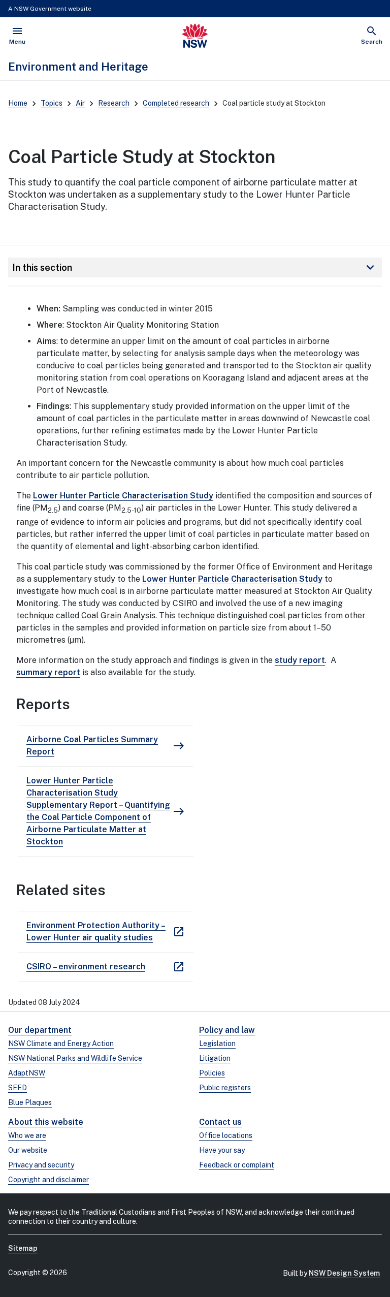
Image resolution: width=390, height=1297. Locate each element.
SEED (17, 1088)
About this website (45, 1122)
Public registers (225, 1088)
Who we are (27, 1135)
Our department (40, 1030)
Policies (212, 1073)
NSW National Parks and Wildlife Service (75, 1058)
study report (300, 660)
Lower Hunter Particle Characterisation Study (123, 495)
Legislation (217, 1043)
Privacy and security (41, 1165)
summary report (48, 672)
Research (113, 103)
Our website (27, 1150)
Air (80, 103)
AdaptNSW (26, 1073)
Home (17, 103)
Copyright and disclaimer (48, 1180)
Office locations (225, 1135)
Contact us (220, 1122)
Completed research (176, 103)
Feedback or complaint (236, 1165)
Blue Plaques (30, 1102)
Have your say (222, 1150)
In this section (195, 267)
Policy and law (227, 1030)
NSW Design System (344, 1273)
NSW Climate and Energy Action (61, 1043)
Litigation (215, 1058)
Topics (51, 103)
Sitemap (23, 1248)
